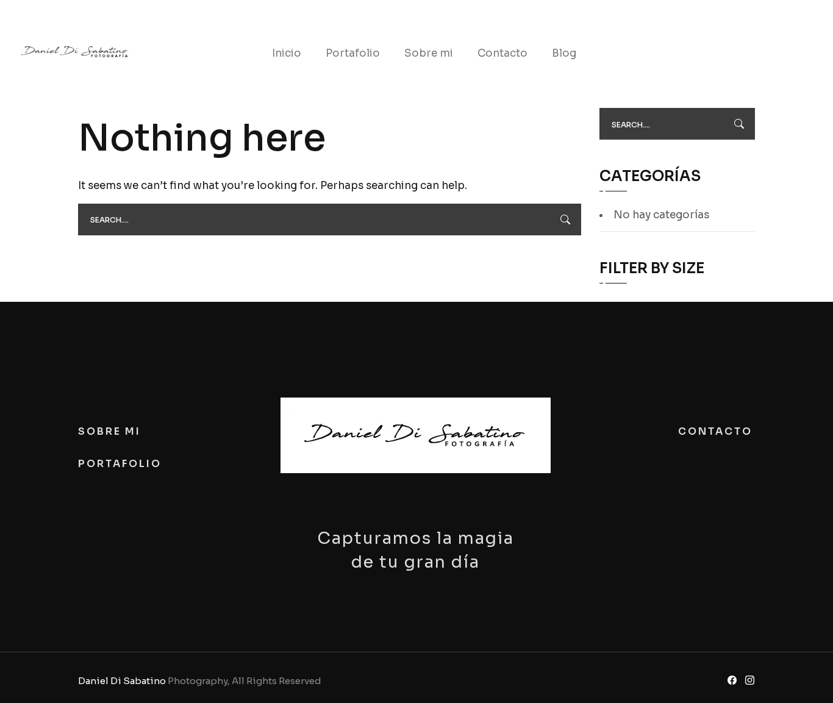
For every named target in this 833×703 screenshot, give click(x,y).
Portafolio (353, 53)
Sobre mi (428, 53)
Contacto (502, 53)
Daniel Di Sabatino (122, 681)
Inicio (286, 53)
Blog (564, 53)
